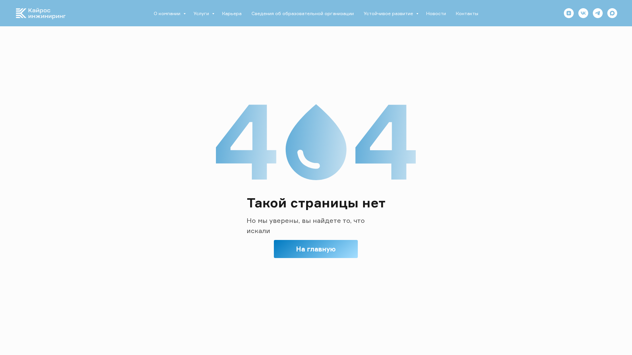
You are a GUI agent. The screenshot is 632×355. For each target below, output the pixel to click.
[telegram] (598, 13)
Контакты (467, 13)
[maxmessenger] (612, 13)
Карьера (232, 13)
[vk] (583, 13)
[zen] (569, 13)
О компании (168, 13)
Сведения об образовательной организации (302, 13)
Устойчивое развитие (389, 13)
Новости (436, 13)
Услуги (202, 13)
